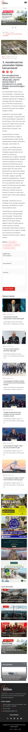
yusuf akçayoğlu (7, 245)
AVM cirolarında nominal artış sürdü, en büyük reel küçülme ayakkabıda (13, 600)
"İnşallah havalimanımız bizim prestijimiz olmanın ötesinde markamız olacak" (12, 414)
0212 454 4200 (6, 708)
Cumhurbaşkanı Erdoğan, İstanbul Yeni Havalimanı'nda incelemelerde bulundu (14, 383)
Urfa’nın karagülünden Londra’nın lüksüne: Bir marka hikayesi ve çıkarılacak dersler (12, 20)
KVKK (19, 729)
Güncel (12, 32)
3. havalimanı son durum (9, 248)
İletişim (15, 729)
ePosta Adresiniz (7, 263)
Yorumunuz (5, 272)
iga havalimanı (12, 242)
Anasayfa (6, 32)
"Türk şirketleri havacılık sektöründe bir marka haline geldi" (13, 318)
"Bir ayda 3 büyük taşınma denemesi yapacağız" (11, 350)
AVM (5, 589)
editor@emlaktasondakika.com (10, 711)
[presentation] (12, 27)
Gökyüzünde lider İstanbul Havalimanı (13, 618)
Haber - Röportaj (8, 11)
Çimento (6, 623)
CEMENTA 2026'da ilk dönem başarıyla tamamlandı (13, 634)
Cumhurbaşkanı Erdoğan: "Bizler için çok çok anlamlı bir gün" (13, 447)
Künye (11, 729)
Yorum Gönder (9, 288)
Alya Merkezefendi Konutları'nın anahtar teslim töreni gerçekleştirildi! (14, 678)
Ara (25, 8)
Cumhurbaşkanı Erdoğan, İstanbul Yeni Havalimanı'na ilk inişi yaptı (13, 479)
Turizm (6, 606)
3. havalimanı (16, 245)
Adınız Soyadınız (7, 255)
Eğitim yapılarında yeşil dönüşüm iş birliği (12, 651)
